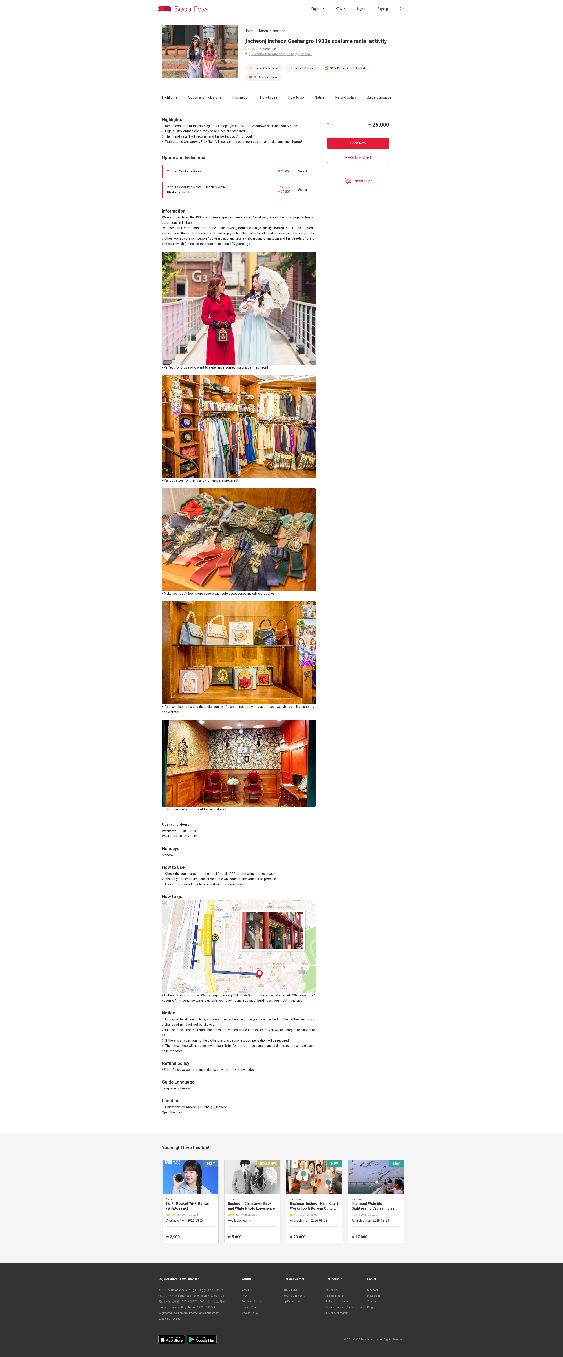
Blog (370, 1307)
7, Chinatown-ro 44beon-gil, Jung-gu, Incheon (280, 54)
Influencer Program (337, 1313)
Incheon (279, 31)
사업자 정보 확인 (215, 1301)
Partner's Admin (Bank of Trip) (343, 1307)
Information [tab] (240, 97)
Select (302, 171)
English (316, 9)
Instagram (373, 1295)
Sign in (361, 9)
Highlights (169, 97)
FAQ (244, 1295)
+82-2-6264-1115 (294, 1290)
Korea (263, 31)
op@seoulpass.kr (294, 1301)
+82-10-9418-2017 (295, 1295)
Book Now (358, 143)
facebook (372, 1290)
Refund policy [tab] (345, 97)
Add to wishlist (359, 157)
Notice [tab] (319, 97)
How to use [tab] (269, 97)
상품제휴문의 (333, 1290)
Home (249, 31)
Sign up (383, 9)
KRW (339, 9)
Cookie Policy (250, 1313)
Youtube (372, 1301)
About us (247, 1290)
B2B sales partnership (338, 1301)
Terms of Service (252, 1301)
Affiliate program (335, 1295)
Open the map (172, 1112)
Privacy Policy (250, 1307)
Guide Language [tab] (379, 97)
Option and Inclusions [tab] (204, 97)
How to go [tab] (296, 97)
